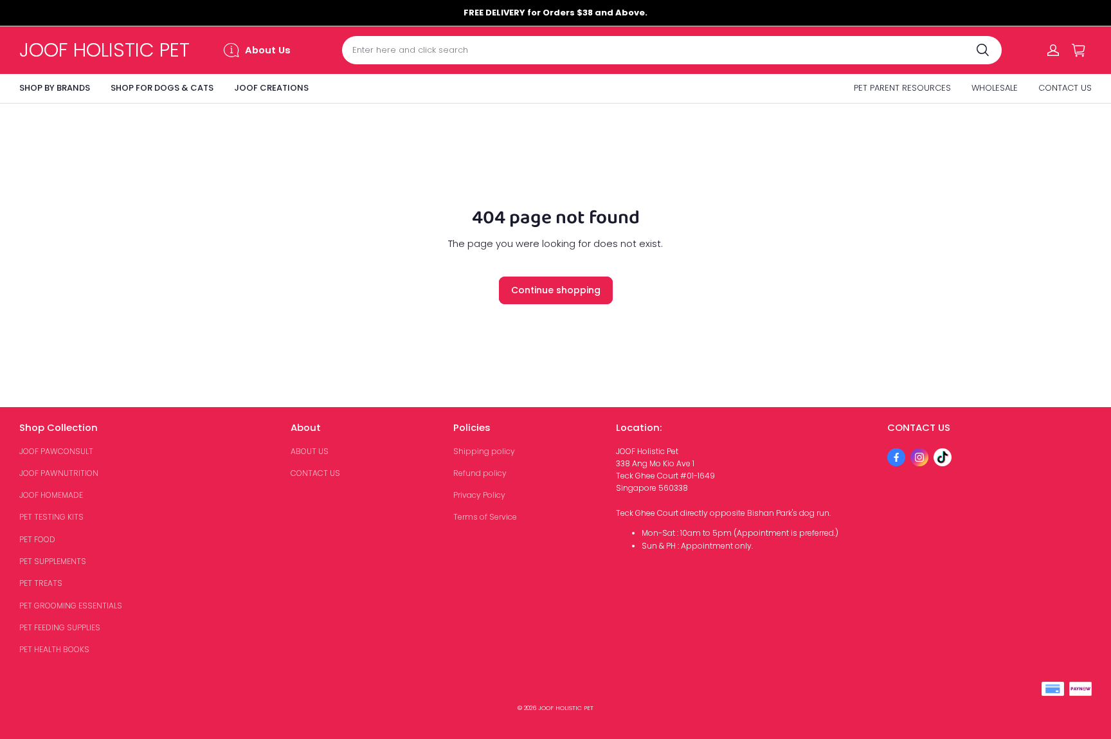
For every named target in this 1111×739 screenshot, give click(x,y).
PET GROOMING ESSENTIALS (70, 605)
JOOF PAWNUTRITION (58, 473)
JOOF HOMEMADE (51, 494)
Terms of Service (485, 516)
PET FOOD (37, 539)
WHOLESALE (994, 88)
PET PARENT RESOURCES (902, 88)
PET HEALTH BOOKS (54, 649)
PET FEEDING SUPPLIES (59, 627)
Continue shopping (556, 290)
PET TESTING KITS (51, 516)
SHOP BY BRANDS (54, 88)
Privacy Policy (479, 494)
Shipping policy (484, 451)
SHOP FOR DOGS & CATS (162, 88)
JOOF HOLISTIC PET (565, 708)
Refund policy (480, 473)
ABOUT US (310, 451)
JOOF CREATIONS (271, 88)
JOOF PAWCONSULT (56, 451)
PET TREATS (40, 583)
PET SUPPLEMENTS (52, 561)
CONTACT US (1065, 88)
